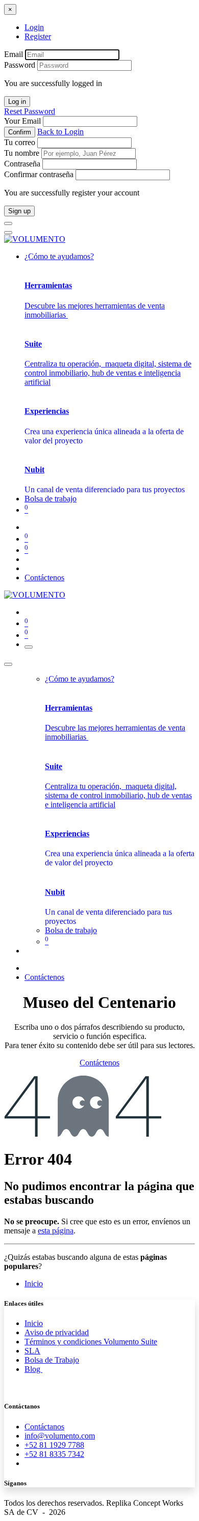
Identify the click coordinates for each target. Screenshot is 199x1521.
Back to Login (60, 131)
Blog (33, 1369)
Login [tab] (34, 27)
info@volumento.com (59, 1435)
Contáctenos (44, 577)
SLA (32, 1350)
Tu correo (19, 142)
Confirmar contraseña (38, 174)
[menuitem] (50, 498)
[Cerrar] (8, 664)
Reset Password (29, 111)
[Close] (8, 223)
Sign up (19, 211)
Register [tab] (37, 36)
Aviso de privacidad (56, 1332)
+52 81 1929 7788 (54, 1445)
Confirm (19, 132)
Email (13, 54)
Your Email (22, 121)
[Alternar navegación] (28, 647)
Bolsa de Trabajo (51, 1360)
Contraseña (22, 163)
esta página (55, 1230)
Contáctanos (44, 1426)
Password (19, 65)
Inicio (33, 1283)
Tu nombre (21, 153)
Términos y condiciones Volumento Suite (90, 1341)
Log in (17, 101)
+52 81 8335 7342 (54, 1454)
